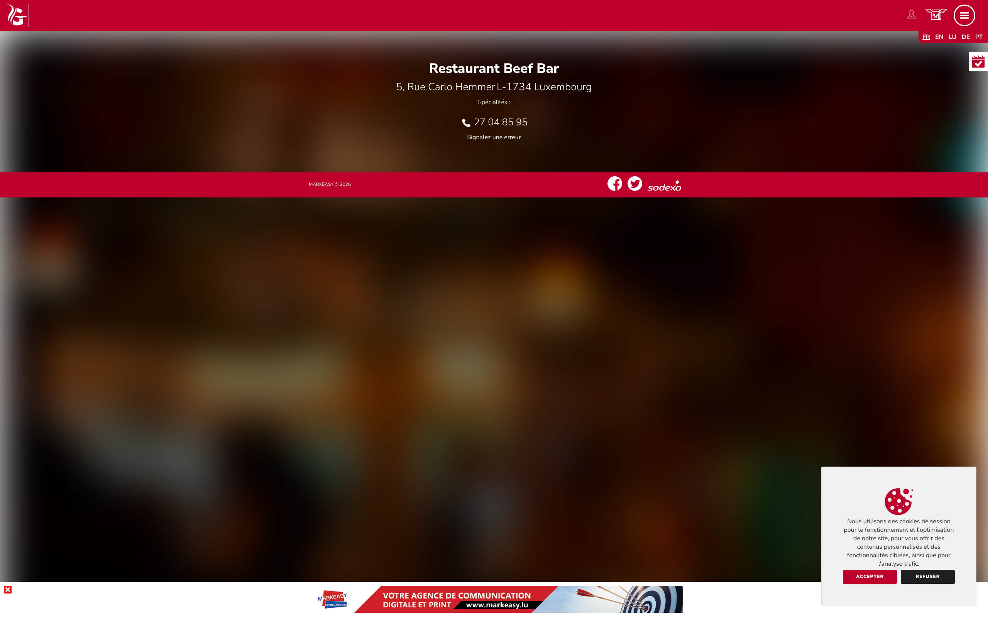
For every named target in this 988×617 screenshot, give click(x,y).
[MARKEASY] (494, 611)
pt (979, 37)
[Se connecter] (911, 18)
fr (926, 37)
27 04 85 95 (501, 122)
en (939, 37)
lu (952, 37)
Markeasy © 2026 (330, 185)
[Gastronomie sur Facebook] (615, 191)
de (966, 37)
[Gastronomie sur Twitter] (635, 191)
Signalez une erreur (494, 137)
